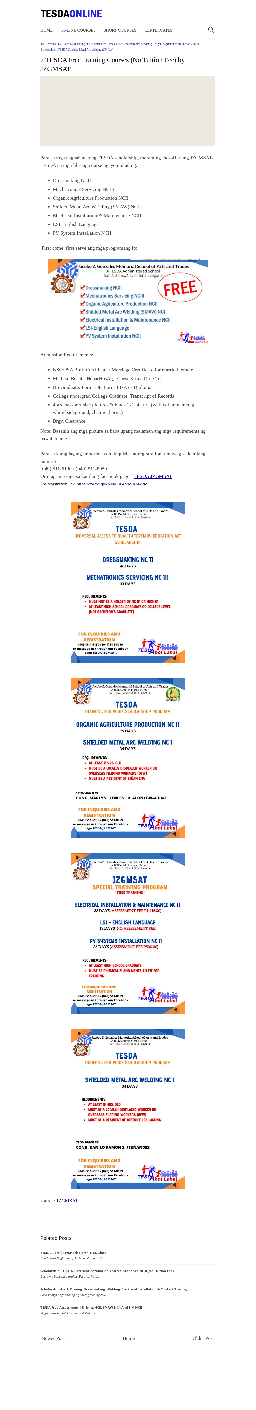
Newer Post (53, 1338)
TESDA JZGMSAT (153, 476)
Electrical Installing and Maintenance (84, 44)
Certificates (158, 30)
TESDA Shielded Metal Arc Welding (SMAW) (86, 49)
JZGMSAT (67, 1200)
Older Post (203, 1338)
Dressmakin (53, 44)
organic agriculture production (172, 44)
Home (46, 30)
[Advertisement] (128, 111)
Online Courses (78, 30)
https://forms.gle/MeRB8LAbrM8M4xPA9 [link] (112, 483)
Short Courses (120, 30)
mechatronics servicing (138, 44)
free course (115, 44)
